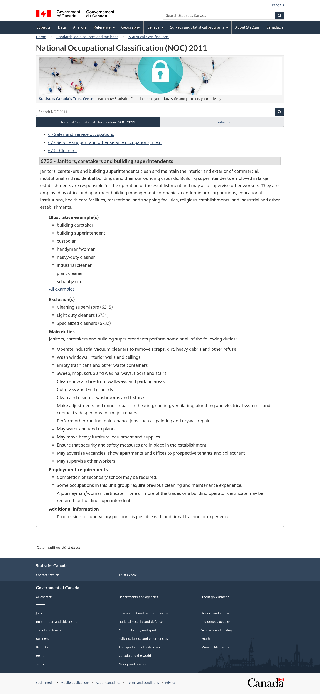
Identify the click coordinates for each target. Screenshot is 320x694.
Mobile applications (75, 682)
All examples (62, 289)
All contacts (44, 597)
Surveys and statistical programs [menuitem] (197, 27)
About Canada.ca (108, 682)
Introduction (222, 122)
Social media (45, 682)
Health (40, 655)
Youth (205, 638)
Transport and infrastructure (140, 647)
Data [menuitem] (62, 27)
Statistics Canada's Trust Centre (66, 98)
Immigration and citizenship (56, 622)
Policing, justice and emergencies (143, 638)
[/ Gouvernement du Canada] (75, 14)
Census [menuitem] (153, 27)
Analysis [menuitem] (79, 27)
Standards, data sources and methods (87, 36)
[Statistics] (160, 76)
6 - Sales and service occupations (81, 134)
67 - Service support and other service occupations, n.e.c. (105, 142)
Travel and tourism (50, 630)
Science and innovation (218, 613)
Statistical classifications (148, 36)
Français (277, 5)
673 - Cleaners (62, 150)
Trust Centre (128, 575)
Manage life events (215, 647)
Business (42, 638)
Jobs (39, 613)
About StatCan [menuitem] (247, 27)
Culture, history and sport (137, 630)
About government (215, 597)
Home (41, 36)
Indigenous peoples (216, 622)
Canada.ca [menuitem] (274, 27)
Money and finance (133, 664)
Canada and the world (135, 655)
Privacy (170, 682)
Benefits (42, 647)
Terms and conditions (143, 682)
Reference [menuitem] (102, 27)
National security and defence (141, 622)
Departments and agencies (138, 597)
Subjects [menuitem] (44, 27)
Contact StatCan (47, 575)
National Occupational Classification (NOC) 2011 (98, 122)
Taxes (40, 664)
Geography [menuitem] (130, 27)
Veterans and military (217, 630)
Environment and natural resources (145, 613)
